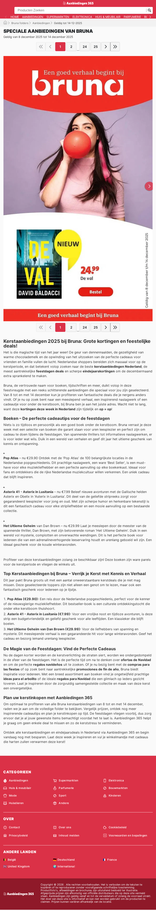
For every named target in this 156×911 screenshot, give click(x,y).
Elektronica (82, 16)
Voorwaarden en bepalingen (128, 835)
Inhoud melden (69, 835)
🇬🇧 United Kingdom (16, 866)
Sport (62, 795)
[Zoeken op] (149, 10)
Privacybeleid (18, 835)
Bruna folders (19, 23)
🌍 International (64, 866)
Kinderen (115, 795)
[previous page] (50, 46)
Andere (64, 803)
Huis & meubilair (107, 16)
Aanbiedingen (32, 16)
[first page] (41, 46)
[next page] (105, 46)
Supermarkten (58, 16)
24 (85, 47)
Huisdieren (16, 803)
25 (96, 47)
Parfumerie (132, 16)
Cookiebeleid (118, 827)
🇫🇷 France (110, 859)
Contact (14, 827)
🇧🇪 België (9, 859)
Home (15, 16)
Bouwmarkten (118, 788)
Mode (13, 795)
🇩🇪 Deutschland (64, 859)
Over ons (65, 827)
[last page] (115, 46)
